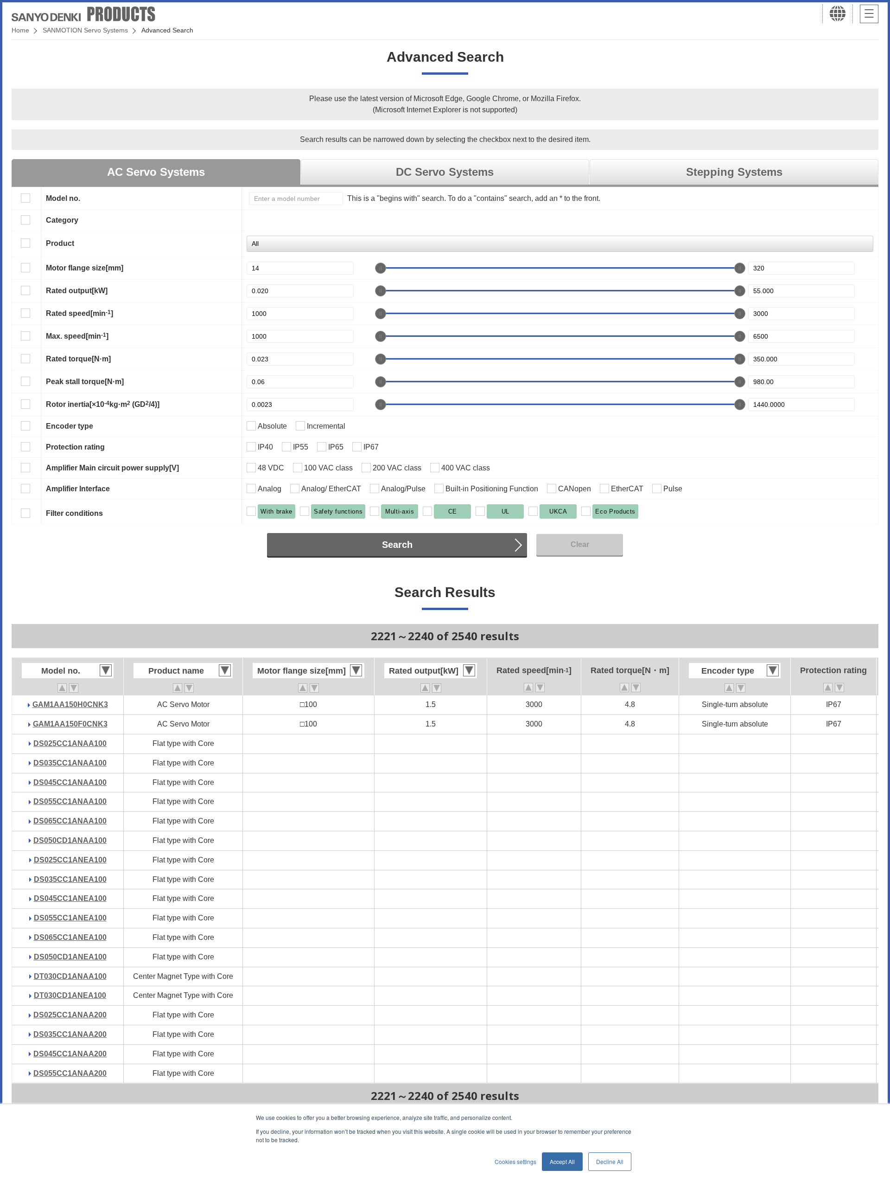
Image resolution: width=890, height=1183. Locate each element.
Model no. (63, 198)
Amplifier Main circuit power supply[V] (112, 468)
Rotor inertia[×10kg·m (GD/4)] (102, 404)
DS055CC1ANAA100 (70, 801)
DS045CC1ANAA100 (70, 782)
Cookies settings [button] (515, 1161)
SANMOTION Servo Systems (85, 30)
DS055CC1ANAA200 (70, 1073)
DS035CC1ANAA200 (70, 1034)
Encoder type (69, 426)
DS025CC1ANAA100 (70, 743)
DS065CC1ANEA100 (70, 937)
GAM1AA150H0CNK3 (70, 704)
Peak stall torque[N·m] (85, 382)
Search (397, 545)
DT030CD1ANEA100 (70, 995)
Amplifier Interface (78, 489)
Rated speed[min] (79, 313)
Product (60, 243)
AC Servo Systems (156, 172)
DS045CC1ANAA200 (70, 1054)
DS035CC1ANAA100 (70, 763)
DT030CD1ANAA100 (70, 976)
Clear (580, 544)
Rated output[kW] (77, 291)
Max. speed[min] (77, 336)
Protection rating (75, 447)
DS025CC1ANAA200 (70, 1015)
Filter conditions (74, 513)
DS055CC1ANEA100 (70, 918)
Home (20, 30)
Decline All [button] (609, 1161)
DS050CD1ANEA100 (70, 957)
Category (62, 220)
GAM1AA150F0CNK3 (70, 724)
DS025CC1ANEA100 (70, 860)
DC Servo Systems (445, 172)
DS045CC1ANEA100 (70, 898)
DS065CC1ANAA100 (70, 821)
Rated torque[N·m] (78, 359)
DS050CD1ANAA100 (70, 840)
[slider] (380, 268)
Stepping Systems (734, 172)
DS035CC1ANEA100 (70, 879)
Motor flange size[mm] (84, 268)
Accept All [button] (562, 1161)
